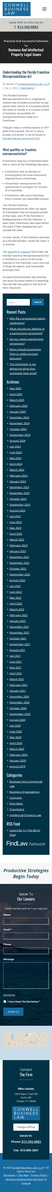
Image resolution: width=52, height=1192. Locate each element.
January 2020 (18, 760)
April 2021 (16, 673)
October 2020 (18, 708)
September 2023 (20, 504)
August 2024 (17, 440)
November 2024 (19, 423)
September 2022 (20, 574)
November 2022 (19, 563)
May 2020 (15, 737)
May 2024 (15, 458)
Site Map (23, 1175)
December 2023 (19, 487)
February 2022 (19, 615)
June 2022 (16, 592)
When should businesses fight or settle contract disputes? (25, 354)
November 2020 (19, 702)
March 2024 (17, 470)
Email (7, 929)
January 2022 (18, 621)
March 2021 (17, 679)
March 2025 (17, 400)
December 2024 (19, 417)
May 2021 (15, 667)
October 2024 (18, 429)
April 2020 (16, 743)
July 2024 (15, 446)
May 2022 (15, 598)
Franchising (27, 88)
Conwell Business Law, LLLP (33, 84)
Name (7, 914)
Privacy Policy (39, 1175)
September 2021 (20, 644)
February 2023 (19, 545)
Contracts (16, 797)
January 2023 (18, 551)
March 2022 (17, 609)
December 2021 (19, 627)
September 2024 (20, 435)
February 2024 (19, 475)
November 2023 (19, 493)
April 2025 (16, 394)
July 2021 (15, 656)
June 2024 (16, 452)
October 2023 (18, 499)
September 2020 (20, 714)
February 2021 (19, 685)
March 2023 (17, 539)
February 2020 (19, 755)
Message (8, 959)
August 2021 (17, 650)
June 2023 (16, 522)
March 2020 (17, 749)
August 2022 (17, 580)
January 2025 (18, 411)
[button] (44, 9)
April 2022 (16, 603)
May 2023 (15, 528)
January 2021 (18, 691)
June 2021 (16, 661)
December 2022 (19, 557)
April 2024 (16, 464)
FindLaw (26, 1183)
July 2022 (15, 586)
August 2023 (17, 510)
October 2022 (18, 568)
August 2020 (17, 720)
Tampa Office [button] (26, 1127)
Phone (7, 944)
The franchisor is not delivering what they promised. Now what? (23, 368)
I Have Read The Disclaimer (23, 1001)
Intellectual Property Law (25, 815)
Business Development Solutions (24, 1179)
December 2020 (19, 696)
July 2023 (15, 516)
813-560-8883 (28, 27)
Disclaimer (9, 995)
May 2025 (15, 388)
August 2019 (17, 766)
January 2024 (18, 481)
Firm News (16, 803)
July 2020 (15, 725)
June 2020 (16, 731)
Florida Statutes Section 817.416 (21, 138)
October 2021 (18, 638)
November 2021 (19, 632)
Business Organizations (24, 792)
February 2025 (19, 406)
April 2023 (16, 534)
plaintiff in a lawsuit (19, 251)
